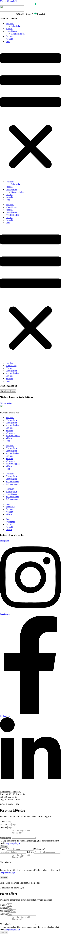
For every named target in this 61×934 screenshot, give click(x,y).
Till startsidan (6, 403)
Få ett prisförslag (8, 391)
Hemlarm (10, 23)
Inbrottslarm (16, 26)
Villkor (9, 438)
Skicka (4, 878)
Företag (9, 28)
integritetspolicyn (12, 843)
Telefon (3, 827)
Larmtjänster (11, 31)
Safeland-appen (13, 435)
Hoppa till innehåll (8, 1)
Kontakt (9, 39)
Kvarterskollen (18, 34)
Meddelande (6, 838)
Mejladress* (5, 824)
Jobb (8, 41)
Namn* (3, 821)
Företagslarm (11, 420)
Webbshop (10, 433)
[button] (30, 111)
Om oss (9, 36)
